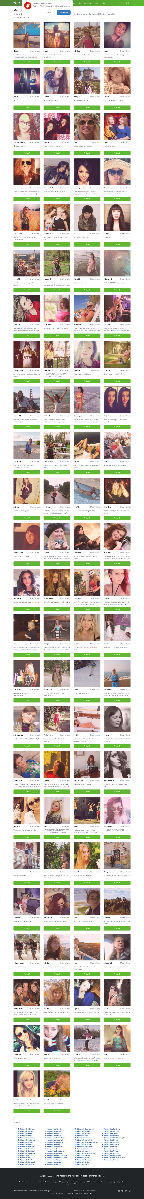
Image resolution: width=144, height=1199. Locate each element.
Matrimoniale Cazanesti (26, 1162)
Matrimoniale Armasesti (26, 1140)
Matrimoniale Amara (25, 1135)
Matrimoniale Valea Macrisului (114, 1158)
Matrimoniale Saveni (110, 1133)
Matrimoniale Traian (110, 1151)
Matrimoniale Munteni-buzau (85, 1153)
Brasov (97, 3)
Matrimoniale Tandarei (111, 1149)
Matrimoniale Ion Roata (83, 1131)
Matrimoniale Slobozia (111, 1142)
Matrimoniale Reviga (82, 1162)
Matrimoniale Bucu (24, 1158)
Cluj (79, 3)
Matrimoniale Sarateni (111, 1131)
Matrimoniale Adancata (26, 1129)
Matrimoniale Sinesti (110, 1140)
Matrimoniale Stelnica (111, 1144)
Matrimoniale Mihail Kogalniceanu (87, 1142)
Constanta (87, 3)
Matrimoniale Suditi (110, 1147)
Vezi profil (27, 62)
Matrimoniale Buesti (25, 1160)
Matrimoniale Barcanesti (26, 1149)
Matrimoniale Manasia (83, 1138)
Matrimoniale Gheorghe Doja (56, 1155)
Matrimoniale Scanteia (111, 1135)
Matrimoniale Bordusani (26, 1153)
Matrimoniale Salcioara (111, 1129)
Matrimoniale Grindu (53, 1162)
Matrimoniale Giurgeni (54, 1160)
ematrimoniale (91, 1191)
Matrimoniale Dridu (53, 1144)
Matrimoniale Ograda (82, 1155)
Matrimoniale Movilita (82, 1151)
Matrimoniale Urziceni (111, 1153)
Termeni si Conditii (79, 1191)
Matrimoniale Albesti (25, 1131)
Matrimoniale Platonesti (83, 1160)
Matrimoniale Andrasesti (26, 1138)
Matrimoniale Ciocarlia (26, 1164)
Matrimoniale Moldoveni (83, 1147)
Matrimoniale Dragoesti (54, 1142)
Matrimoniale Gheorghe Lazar (56, 1158)
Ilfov (104, 3)
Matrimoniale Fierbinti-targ (55, 1151)
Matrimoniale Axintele (25, 1142)
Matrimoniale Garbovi (54, 1153)
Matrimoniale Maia (81, 1135)
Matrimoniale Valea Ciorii (112, 1155)
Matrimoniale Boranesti (26, 1151)
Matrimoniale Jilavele (82, 1133)
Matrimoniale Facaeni (54, 1147)
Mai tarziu (50, 12)
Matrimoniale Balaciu (25, 1144)
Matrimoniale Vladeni (110, 1160)
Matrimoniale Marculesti (83, 1140)
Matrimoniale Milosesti (83, 1144)
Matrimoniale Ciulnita (53, 1131)
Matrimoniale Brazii (25, 1155)
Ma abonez (64, 12)
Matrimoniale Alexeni (25, 1133)
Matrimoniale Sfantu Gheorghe (114, 1138)
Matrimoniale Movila (82, 1149)
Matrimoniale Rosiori (82, 1164)
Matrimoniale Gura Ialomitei (85, 1129)
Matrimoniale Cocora (53, 1133)
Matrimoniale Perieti (82, 1158)
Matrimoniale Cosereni (54, 1140)
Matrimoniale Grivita (53, 1164)
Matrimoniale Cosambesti (55, 1138)
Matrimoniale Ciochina (54, 1129)
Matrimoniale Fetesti (53, 1149)
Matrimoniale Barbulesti (26, 1147)
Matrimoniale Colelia (53, 1135)
